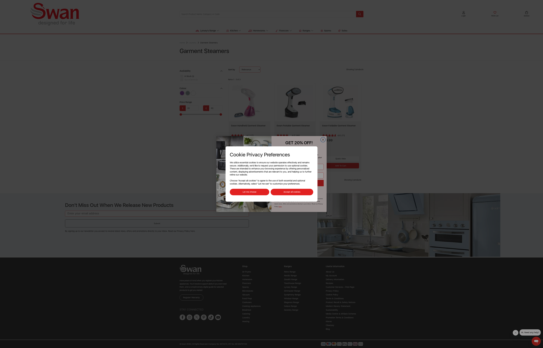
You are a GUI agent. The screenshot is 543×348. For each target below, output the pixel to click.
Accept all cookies (292, 192)
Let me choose (249, 192)
